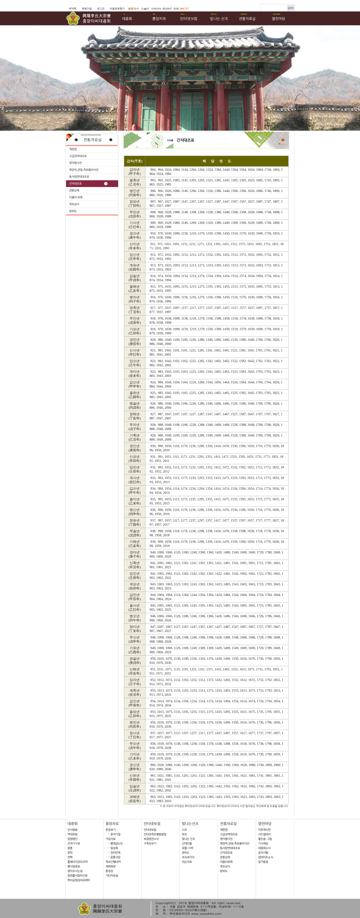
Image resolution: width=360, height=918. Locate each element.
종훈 (70, 848)
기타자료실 (112, 875)
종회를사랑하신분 (78, 875)
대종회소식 (264, 848)
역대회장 (73, 834)
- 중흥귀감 (113, 857)
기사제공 (263, 843)
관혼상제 (74, 190)
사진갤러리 (264, 834)
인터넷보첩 (152, 824)
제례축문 (111, 866)
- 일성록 (112, 848)
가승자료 (111, 839)
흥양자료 (112, 824)
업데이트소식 (265, 857)
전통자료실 (228, 824)
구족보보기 (150, 843)
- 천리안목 (113, 852)
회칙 (70, 852)
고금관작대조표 (78, 156)
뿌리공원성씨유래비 (79, 880)
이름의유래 (226, 862)
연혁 (70, 857)
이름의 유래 (75, 197)
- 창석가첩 (113, 834)
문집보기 (111, 829)
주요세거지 (188, 857)
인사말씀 (73, 829)
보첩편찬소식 (151, 839)
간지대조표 (75, 183)
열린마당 (264, 824)
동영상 (109, 871)
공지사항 (263, 852)
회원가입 (87, 8)
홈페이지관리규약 (78, 862)
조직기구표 (74, 843)
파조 (184, 834)
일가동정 (263, 862)
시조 (184, 829)
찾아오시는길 (75, 871)
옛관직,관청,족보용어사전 (83, 170)
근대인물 (187, 843)
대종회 (73, 824)
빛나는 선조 (188, 839)
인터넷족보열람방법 (155, 834)
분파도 (185, 852)
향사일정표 (74, 866)
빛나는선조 (190, 824)
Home (73, 8)
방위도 (73, 211)
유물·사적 (187, 848)
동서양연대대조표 (79, 176)
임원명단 (73, 839)
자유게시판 (264, 829)
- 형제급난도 (114, 843)
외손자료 (187, 862)
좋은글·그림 (265, 839)
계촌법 (73, 149)
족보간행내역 (113, 862)
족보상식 (74, 204)
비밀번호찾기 (117, 8)
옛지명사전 (75, 163)
